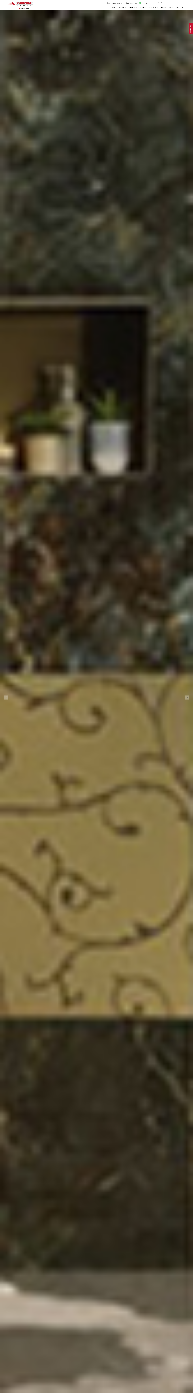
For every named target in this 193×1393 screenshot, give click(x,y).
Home (113, 7)
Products (122, 7)
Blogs (171, 7)
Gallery (143, 7)
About (163, 7)
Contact (180, 7)
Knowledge (154, 7)
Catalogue (133, 7)
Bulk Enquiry (191, 29)
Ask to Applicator (115, 3)
